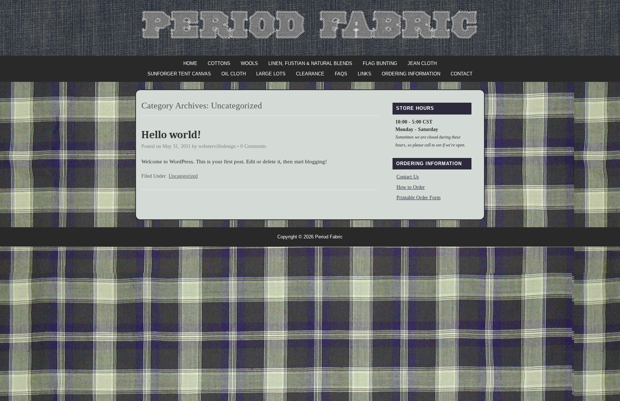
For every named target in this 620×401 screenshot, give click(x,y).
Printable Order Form (418, 197)
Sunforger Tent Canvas (179, 73)
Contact (462, 73)
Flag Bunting (380, 63)
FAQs (341, 73)
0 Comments (253, 146)
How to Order (410, 187)
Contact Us (407, 176)
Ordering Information (411, 73)
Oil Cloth (233, 73)
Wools (249, 63)
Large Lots (271, 73)
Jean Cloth (422, 63)
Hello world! (171, 135)
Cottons (219, 63)
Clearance (310, 73)
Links (364, 73)
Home (190, 63)
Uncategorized (183, 176)
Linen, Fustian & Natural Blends (310, 63)
